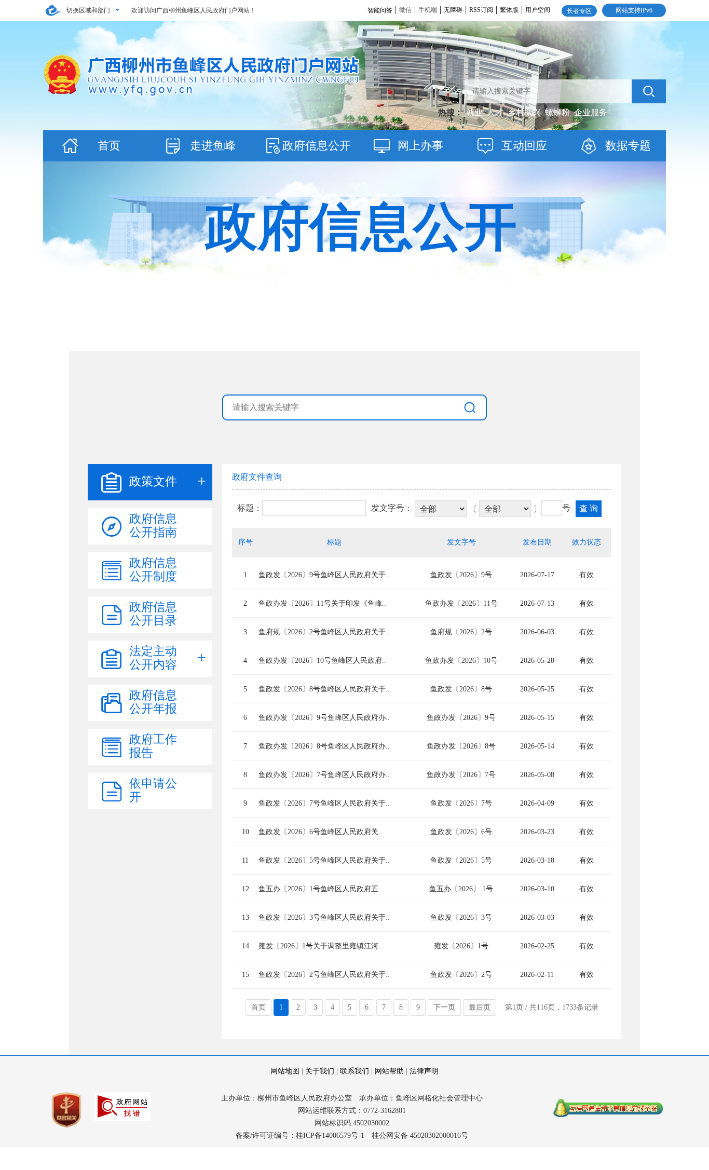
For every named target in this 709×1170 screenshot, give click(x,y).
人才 (496, 112)
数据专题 (628, 145)
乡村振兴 (525, 112)
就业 (475, 112)
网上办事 (420, 145)
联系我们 (354, 1071)
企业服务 (590, 112)
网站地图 (284, 1071)
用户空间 (537, 9)
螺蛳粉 (558, 112)
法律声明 (424, 1071)
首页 (109, 145)
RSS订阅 (481, 9)
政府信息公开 (316, 145)
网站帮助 (389, 1071)
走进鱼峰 (213, 145)
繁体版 (509, 9)
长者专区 (579, 11)
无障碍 (453, 9)
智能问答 (379, 10)
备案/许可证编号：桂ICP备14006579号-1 (300, 1135)
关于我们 (319, 1071)
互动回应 (524, 145)
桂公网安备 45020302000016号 (420, 1135)
